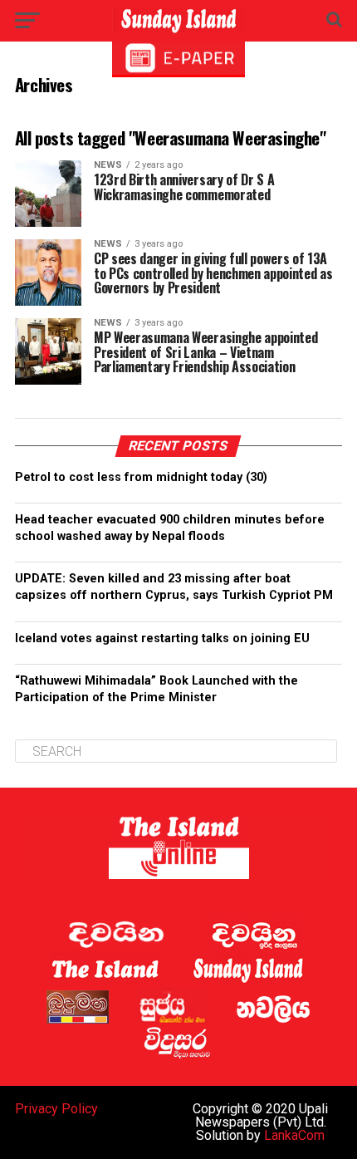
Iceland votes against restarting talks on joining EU (162, 638)
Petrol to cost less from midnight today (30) (141, 477)
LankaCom (294, 1135)
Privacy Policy (56, 1109)
